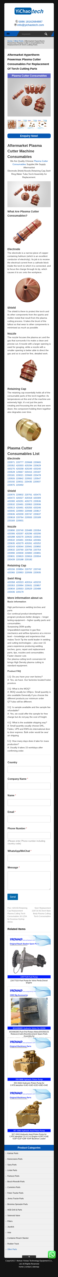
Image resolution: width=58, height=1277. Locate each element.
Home (10, 41)
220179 (20, 592)
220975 (11, 485)
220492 (20, 485)
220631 (28, 585)
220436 (11, 592)
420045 (11, 511)
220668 (28, 462)
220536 (37, 501)
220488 (37, 588)
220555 (28, 517)
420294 (28, 465)
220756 (28, 549)
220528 (11, 472)
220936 (37, 504)
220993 (20, 511)
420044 (20, 546)
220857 (37, 585)
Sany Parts (12, 1165)
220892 (37, 546)
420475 (37, 494)
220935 (37, 572)
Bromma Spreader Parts (17, 1204)
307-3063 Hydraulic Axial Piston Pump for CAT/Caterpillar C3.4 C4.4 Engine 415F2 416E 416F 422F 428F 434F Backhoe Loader (29, 1136)
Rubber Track (13, 1244)
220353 (11, 585)
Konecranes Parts (14, 1159)
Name (12, 795)
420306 (11, 533)
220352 (11, 465)
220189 (37, 517)
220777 (20, 462)
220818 (11, 517)
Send (13, 896)
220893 (28, 553)
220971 (11, 462)
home (21, 1267)
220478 (37, 475)
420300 (11, 501)
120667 (20, 472)
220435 (28, 481)
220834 (11, 588)
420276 (11, 468)
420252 (37, 543)
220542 (37, 537)
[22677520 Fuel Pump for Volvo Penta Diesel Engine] (29, 978)
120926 (11, 478)
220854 (20, 569)
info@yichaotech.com (30, 25)
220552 (28, 478)
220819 (20, 556)
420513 (11, 507)
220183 (11, 520)
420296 (28, 533)
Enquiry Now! (29, 135)
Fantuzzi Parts (13, 1176)
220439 (11, 559)
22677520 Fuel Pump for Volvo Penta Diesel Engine (29, 982)
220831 (11, 556)
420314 (28, 582)
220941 (28, 546)
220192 (11, 481)
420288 (11, 537)
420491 (20, 507)
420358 (11, 582)
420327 (20, 498)
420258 (20, 468)
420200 (20, 514)
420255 (28, 507)
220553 (20, 588)
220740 (20, 530)
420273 (28, 501)
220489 (28, 530)
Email (12, 812)
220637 (37, 514)
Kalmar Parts (12, 1153)
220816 (28, 556)
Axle (9, 1232)
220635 (11, 543)
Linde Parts (12, 1170)
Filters (10, 1221)
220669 (28, 475)
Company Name (18, 779)
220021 (20, 475)
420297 (20, 533)
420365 (37, 540)
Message (14, 867)
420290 (37, 533)
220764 (20, 517)
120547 (37, 478)
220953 (28, 504)
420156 (11, 569)
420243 (11, 546)
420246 (37, 507)
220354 (37, 530)
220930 (20, 553)
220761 (28, 494)
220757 (28, 569)
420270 (20, 537)
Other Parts (18, 41)
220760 (20, 549)
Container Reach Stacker (18, 1238)
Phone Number (17, 828)
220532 (11, 504)
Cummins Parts (13, 1187)
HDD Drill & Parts (14, 1210)
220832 (20, 494)
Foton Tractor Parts (15, 1193)
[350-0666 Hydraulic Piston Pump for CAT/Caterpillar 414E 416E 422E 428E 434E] (29, 1080)
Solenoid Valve (13, 1215)
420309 (37, 498)
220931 (20, 520)
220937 (37, 481)
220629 (37, 465)
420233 (37, 582)
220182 (28, 559)
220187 (37, 472)
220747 (28, 514)
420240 (37, 468)
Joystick (10, 1227)
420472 (11, 498)
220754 (37, 549)
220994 (20, 585)
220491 (20, 504)
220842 (20, 478)
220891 (37, 553)
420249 (28, 468)
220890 (11, 530)
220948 (28, 511)
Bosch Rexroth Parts (16, 1182)
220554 (37, 556)
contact (28, 1267)
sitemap (35, 1267)
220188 (20, 559)
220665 (37, 462)
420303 (20, 465)
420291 (20, 501)
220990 (11, 553)
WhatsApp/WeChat (19, 851)
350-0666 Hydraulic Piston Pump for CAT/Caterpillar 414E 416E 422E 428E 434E (29, 1084)
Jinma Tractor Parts (15, 1198)
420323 (20, 582)
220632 (28, 537)
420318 (28, 498)
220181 (11, 475)
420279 (20, 543)
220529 (28, 588)
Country (12, 762)
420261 (28, 543)
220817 (37, 511)
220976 (11, 494)
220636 (11, 514)
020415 (28, 472)
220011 (19, 481)
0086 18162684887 (31, 21)
